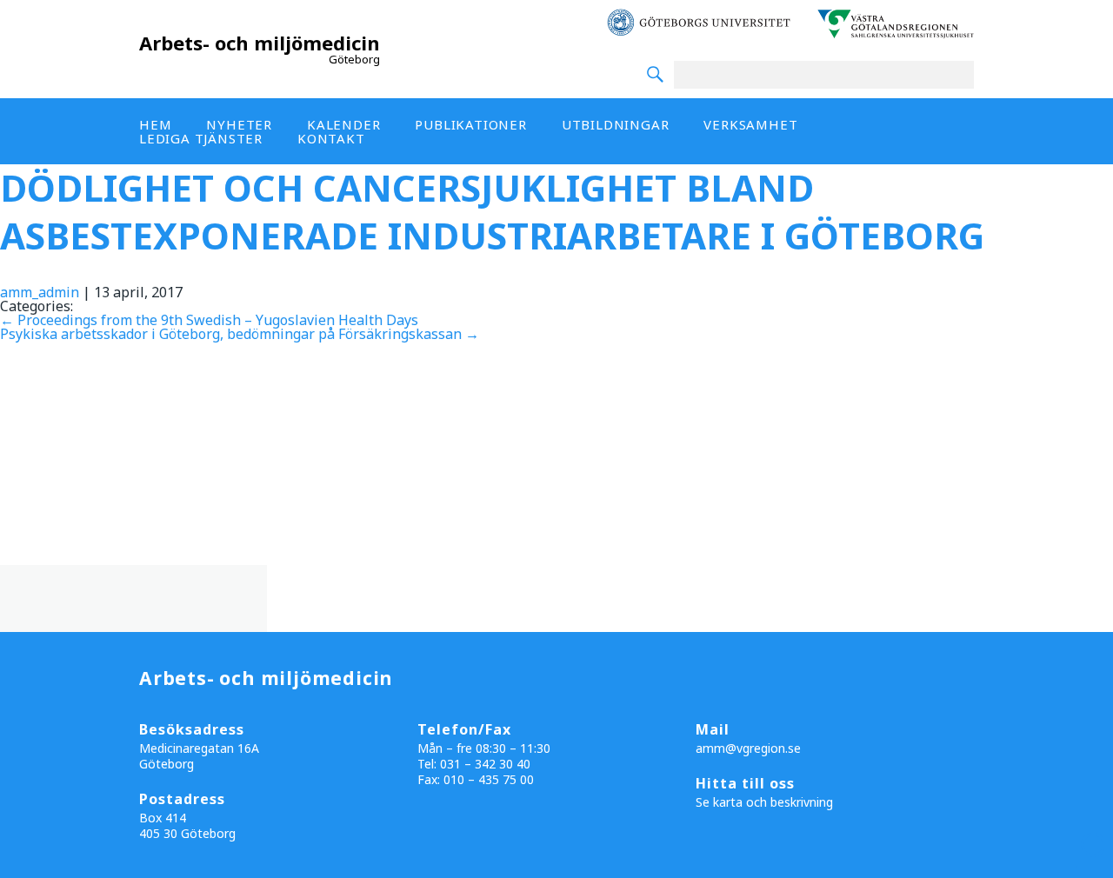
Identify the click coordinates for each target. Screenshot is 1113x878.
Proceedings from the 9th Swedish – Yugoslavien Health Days (209, 319)
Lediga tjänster (201, 138)
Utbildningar (616, 124)
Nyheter (239, 124)
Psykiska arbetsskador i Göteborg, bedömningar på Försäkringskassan (239, 333)
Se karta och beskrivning (764, 802)
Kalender (343, 124)
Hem (155, 124)
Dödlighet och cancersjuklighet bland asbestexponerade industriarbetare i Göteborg (492, 211)
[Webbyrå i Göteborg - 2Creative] (1090, 862)
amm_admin (39, 292)
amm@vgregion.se (748, 748)
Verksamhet (750, 124)
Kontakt (331, 138)
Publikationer (470, 124)
